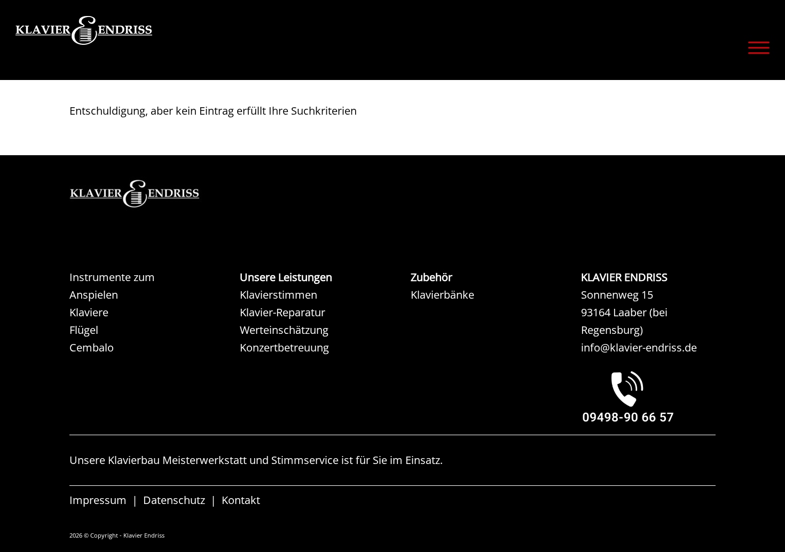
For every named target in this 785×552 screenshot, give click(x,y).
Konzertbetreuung (284, 347)
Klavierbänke (442, 294)
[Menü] (755, 47)
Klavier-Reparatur (282, 312)
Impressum (98, 500)
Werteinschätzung (284, 330)
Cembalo (91, 347)
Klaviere (88, 312)
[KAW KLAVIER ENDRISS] (149, 194)
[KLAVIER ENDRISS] (122, 45)
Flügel (83, 330)
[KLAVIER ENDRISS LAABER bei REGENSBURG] (648, 396)
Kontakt (241, 500)
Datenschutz (174, 500)
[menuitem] (755, 47)
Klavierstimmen (278, 294)
